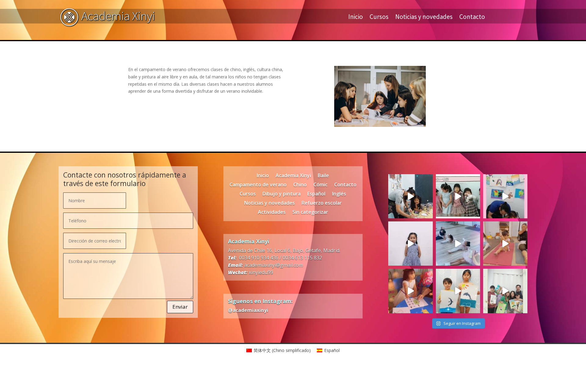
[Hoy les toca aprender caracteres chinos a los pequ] (410, 291)
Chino (300, 185)
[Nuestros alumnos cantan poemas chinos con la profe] (458, 196)
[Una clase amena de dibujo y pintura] (458, 291)
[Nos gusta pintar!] (505, 196)
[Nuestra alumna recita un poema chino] (410, 243)
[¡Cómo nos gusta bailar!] (458, 243)
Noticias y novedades (424, 18)
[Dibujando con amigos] (505, 291)
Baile (323, 176)
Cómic (320, 185)
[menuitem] (278, 350)
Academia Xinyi (293, 176)
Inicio (355, 18)
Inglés (339, 194)
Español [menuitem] (332, 350)
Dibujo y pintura (281, 194)
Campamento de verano (258, 185)
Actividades (272, 212)
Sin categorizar (310, 212)
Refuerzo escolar (322, 203)
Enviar (180, 306)
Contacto (472, 18)
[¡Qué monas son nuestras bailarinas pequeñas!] (505, 243)
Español (316, 194)
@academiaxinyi (248, 310)
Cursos (379, 18)
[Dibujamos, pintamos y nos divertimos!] (410, 196)
